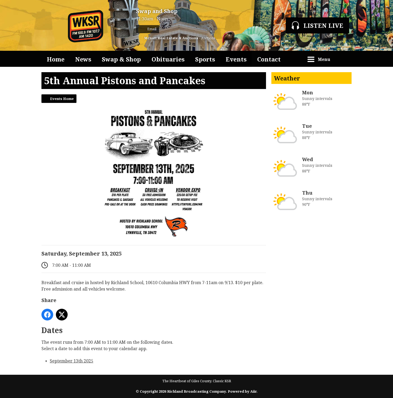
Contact (269, 59)
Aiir (253, 391)
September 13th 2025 (71, 361)
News (83, 59)
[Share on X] (62, 314)
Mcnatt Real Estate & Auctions (171, 38)
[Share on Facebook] (47, 314)
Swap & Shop (121, 59)
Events (236, 59)
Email (151, 29)
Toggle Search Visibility (344, 59)
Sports (205, 59)
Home (55, 59)
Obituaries (168, 59)
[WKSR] (86, 25)
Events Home (62, 98)
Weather (287, 78)
